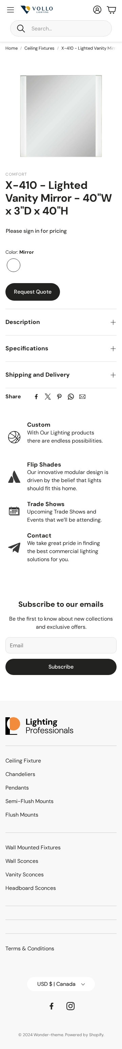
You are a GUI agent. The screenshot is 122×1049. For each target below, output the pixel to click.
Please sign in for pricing (36, 230)
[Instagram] (70, 1006)
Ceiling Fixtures (39, 48)
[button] (61, 28)
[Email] (82, 397)
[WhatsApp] (71, 397)
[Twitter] (48, 397)
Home (11, 48)
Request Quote (33, 291)
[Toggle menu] (10, 10)
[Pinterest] (59, 397)
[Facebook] (36, 397)
